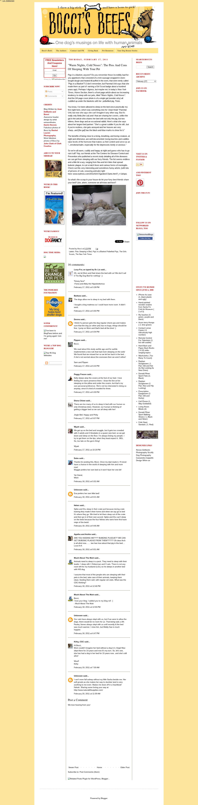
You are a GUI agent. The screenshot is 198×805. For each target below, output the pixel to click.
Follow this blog (145, 238)
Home (99, 767)
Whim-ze (146, 460)
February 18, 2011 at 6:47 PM (86, 633)
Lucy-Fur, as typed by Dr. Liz (87, 269)
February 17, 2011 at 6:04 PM (86, 332)
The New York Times (84, 254)
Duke (76, 458)
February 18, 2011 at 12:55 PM (87, 607)
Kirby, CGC (79, 642)
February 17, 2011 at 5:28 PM (86, 287)
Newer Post (73, 767)
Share (126, 242)
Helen (76, 505)
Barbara (77, 296)
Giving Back (93, 50)
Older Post (124, 767)
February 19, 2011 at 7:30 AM (86, 667)
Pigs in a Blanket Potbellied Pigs (105, 252)
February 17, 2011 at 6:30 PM (86, 392)
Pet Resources (107, 50)
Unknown (78, 490)
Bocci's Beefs (47, 50)
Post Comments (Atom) (90, 772)
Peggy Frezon (80, 374)
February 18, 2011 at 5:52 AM (86, 481)
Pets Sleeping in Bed (83, 252)
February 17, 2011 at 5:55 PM (86, 311)
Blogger (104, 798)
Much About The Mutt (84, 558)
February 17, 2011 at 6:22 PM (86, 366)
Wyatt (76, 427)
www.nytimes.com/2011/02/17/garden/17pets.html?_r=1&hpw (100, 174)
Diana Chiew (79, 401)
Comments (52, 96)
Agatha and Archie (82, 534)
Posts (49, 91)
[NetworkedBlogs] (145, 234)
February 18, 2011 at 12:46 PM (87, 586)
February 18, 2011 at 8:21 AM (86, 497)
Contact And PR (77, 50)
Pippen (77, 340)
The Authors (61, 50)
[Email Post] (97, 249)
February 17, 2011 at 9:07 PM (86, 418)
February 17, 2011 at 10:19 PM (87, 450)
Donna (77, 319)
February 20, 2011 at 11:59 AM (87, 694)
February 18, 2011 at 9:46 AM (86, 526)
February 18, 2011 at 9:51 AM (86, 549)
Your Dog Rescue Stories (127, 50)
